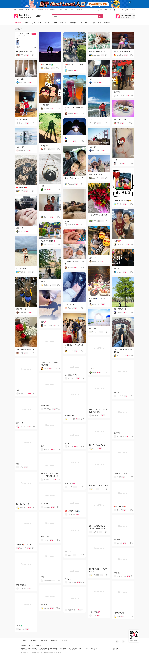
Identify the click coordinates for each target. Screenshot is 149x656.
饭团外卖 (72, 10)
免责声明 (54, 641)
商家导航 (59, 10)
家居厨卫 (47, 22)
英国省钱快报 (43, 649)
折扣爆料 (52, 10)
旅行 (93, 22)
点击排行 (21, 10)
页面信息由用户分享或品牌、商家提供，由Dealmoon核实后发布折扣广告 (41, 652)
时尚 (26, 22)
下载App (117, 10)
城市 (99, 22)
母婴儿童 (63, 22)
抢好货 (27, 10)
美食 (80, 22)
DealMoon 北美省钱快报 (22, 15)
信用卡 (34, 10)
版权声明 (64, 641)
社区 (46, 10)
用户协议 (31, 645)
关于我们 (24, 641)
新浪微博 (117, 641)
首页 (15, 10)
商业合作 (44, 641)
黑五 (87, 649)
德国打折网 (63, 649)
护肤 (39, 22)
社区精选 (18, 22)
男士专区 (107, 22)
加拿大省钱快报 (32, 649)
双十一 (81, 649)
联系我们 (108, 10)
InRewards (107, 649)
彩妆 (33, 22)
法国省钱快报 (54, 649)
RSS (123, 641)
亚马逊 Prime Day (96, 649)
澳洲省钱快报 (73, 649)
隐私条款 (39, 645)
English (126, 10)
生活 (55, 22)
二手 (66, 10)
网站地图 (24, 645)
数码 (86, 22)
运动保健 (72, 22)
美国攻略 (40, 10)
